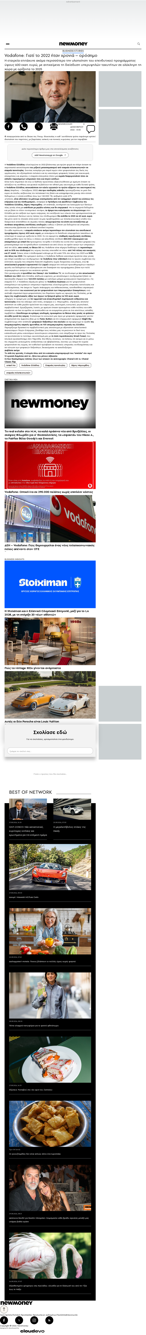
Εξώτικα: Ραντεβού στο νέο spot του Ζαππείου (30, 1089)
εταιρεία (29, 230)
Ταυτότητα (61, 1314)
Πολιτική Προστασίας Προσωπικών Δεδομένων (34, 1314)
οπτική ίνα (25, 241)
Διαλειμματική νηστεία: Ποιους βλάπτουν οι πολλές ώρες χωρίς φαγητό (42, 961)
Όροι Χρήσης (6, 1314)
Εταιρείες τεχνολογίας (55, 365)
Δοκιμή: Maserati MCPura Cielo (23, 897)
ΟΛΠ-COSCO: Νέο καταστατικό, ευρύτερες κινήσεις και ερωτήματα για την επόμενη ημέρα (28, 830)
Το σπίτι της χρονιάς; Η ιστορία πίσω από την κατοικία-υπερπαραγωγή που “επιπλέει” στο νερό (48, 353)
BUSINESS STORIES (73, 51)
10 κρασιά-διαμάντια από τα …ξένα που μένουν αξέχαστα (31, 356)
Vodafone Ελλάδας (30, 365)
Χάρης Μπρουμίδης (33, 204)
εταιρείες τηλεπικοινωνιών (18, 372)
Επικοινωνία (71, 1314)
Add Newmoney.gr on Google (49, 155)
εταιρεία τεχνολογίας (14, 170)
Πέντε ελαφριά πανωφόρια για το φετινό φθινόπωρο (34, 1025)
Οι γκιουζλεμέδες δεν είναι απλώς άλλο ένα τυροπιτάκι (35, 1153)
